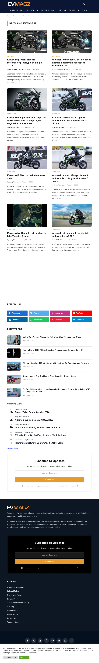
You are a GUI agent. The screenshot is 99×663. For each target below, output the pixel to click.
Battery (62, 10)
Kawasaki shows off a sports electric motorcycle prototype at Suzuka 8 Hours (71, 178)
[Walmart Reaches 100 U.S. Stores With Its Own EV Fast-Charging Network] (14, 366)
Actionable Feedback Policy (18, 603)
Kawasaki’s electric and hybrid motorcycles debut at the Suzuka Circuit (69, 120)
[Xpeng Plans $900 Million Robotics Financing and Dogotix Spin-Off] (14, 353)
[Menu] (89, 4)
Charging (74, 10)
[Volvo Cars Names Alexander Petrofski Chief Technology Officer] (14, 340)
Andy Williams (14, 182)
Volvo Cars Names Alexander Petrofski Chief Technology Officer (52, 337)
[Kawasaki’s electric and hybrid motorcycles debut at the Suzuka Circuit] (72, 99)
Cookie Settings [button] (10, 657)
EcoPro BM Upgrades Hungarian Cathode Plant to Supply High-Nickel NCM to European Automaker (56, 390)
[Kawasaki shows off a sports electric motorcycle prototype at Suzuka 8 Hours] (72, 157)
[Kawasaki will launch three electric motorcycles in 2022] (72, 215)
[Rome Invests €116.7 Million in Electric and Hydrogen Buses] (14, 379)
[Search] (84, 4)
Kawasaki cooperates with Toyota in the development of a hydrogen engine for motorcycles (26, 120)
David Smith (58, 240)
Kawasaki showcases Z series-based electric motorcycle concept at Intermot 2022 (71, 62)
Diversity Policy (13, 614)
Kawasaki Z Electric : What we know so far (26, 176)
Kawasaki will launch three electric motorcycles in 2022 (70, 234)
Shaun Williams (59, 127)
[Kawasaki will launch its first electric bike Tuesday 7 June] (27, 215)
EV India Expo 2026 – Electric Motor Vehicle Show (40, 435)
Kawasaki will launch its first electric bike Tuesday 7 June (26, 234)
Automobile (16, 10)
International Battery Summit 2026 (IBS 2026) (38, 427)
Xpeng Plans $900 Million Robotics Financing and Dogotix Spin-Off (53, 350)
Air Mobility (31, 10)
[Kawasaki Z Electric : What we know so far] (27, 157)
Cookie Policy (12, 610)
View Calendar (12, 448)
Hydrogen (11, 114)
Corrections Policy (14, 595)
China (85, 10)
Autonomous (48, 10)
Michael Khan (14, 127)
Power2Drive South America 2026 (32, 412)
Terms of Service (13, 622)
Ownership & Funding (15, 587)
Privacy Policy (64, 486)
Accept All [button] (24, 657)
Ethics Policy (12, 618)
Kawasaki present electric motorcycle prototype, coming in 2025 (24, 62)
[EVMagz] (19, 4)
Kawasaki (11, 56)
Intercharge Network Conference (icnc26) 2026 (39, 442)
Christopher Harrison (16, 69)
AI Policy (10, 607)
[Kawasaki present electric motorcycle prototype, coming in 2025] (27, 41)
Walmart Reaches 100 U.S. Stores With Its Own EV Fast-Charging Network (56, 363)
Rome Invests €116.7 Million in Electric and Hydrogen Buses (49, 376)
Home (9, 16)
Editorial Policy (13, 591)
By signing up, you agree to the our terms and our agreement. (50, 486)
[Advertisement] (49, 281)
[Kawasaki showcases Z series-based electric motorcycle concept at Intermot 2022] (72, 41)
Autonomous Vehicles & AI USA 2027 (34, 419)
